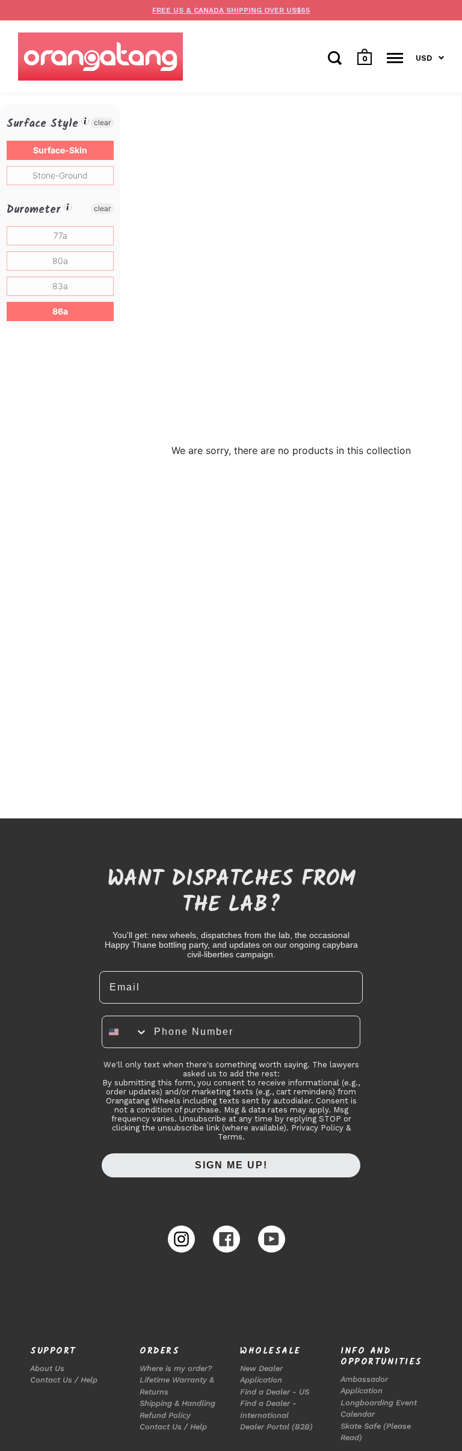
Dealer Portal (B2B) (276, 1426)
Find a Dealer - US (274, 1391)
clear (102, 122)
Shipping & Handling (177, 1403)
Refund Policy (165, 1415)
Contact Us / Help (63, 1379)
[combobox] (125, 1032)
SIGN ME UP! (231, 1165)
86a (60, 311)
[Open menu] (395, 57)
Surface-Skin (60, 150)
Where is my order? (176, 1368)
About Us (47, 1368)
